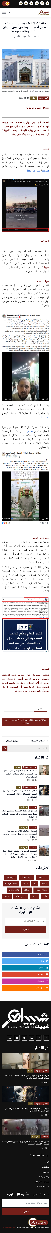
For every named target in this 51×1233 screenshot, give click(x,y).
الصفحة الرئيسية (31, 36)
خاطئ (34, 896)
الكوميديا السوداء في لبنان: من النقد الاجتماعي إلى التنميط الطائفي (20, 793)
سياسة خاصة (43, 1187)
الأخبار (17, 36)
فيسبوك (41, 954)
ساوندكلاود (40, 988)
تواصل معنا (44, 1177)
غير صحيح (43, 98)
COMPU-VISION (8, 1227)
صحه (18, 767)
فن (18, 787)
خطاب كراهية (29, 767)
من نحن (45, 1172)
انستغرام (41, 981)
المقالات (45, 1167)
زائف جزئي (14, 890)
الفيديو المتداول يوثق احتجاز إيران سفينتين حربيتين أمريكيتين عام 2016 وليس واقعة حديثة (19, 854)
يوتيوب (41, 974)
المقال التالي (12, 741)
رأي (34, 884)
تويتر (42, 961)
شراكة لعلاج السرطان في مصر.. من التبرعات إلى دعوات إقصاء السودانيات (20, 773)
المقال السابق (38, 741)
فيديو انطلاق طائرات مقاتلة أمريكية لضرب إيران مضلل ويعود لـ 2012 (20, 834)
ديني (33, 98)
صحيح (7, 896)
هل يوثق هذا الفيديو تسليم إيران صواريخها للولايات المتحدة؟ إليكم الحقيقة (19, 814)
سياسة (23, 807)
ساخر (25, 884)
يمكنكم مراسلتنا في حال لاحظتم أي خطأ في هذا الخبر (25, 721)
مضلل (33, 807)
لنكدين (42, 968)
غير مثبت (42, 877)
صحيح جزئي (20, 896)
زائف (45, 896)
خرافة (44, 884)
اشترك (25, 929)
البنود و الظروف (42, 1182)
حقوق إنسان (26, 877)
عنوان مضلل (41, 890)
